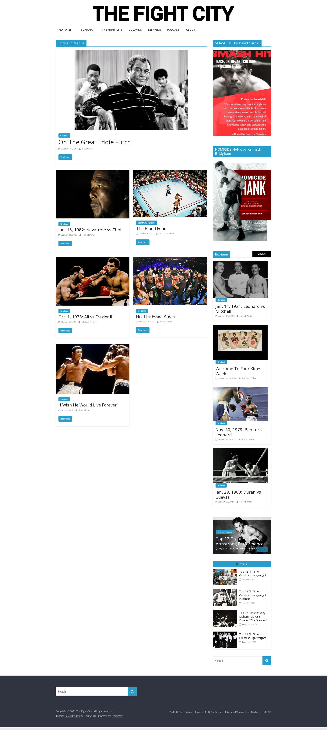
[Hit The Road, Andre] (170, 259)
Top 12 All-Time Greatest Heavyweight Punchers (252, 595)
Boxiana (87, 29)
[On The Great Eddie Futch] (131, 52)
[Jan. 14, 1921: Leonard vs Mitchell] (240, 263)
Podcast (173, 29)
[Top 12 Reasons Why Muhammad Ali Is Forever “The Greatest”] (226, 610)
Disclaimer (256, 711)
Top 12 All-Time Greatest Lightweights (252, 636)
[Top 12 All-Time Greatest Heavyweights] (226, 569)
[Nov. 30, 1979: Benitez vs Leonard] (240, 389)
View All (262, 253)
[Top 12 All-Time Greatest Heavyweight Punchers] (226, 589)
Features (65, 29)
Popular (243, 564)
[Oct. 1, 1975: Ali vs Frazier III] (92, 259)
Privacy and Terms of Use (236, 711)
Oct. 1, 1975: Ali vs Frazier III (85, 317)
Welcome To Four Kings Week (238, 371)
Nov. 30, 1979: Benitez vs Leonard (240, 432)
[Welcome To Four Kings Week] (240, 327)
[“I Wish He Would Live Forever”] (92, 346)
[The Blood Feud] (170, 173)
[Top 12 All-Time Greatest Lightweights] (226, 631)
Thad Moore (84, 410)
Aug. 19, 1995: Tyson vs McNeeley (242, 541)
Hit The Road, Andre (156, 316)
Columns (135, 29)
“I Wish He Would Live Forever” (88, 405)
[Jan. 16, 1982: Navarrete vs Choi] (92, 173)
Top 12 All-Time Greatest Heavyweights (253, 573)
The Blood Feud (151, 228)
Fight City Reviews (146, 222)
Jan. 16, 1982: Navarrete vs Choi (89, 229)
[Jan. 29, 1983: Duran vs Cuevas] (240, 450)
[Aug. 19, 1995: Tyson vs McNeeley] (245, 519)
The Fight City (112, 29)
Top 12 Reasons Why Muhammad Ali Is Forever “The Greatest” (253, 616)
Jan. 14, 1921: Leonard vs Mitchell (240, 308)
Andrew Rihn (249, 548)
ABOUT (190, 29)
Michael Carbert (166, 233)
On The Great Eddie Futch (94, 142)
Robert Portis (89, 234)
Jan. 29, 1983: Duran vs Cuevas (238, 494)
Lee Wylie (154, 29)
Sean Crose (87, 148)
